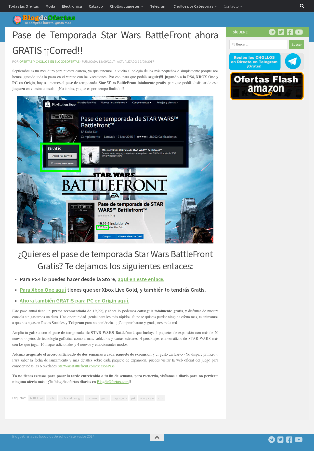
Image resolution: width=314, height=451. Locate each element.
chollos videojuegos (71, 398)
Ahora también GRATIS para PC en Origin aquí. (74, 300)
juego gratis (120, 398)
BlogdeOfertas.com (113, 381)
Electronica (72, 6)
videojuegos (147, 398)
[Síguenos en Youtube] (298, 32)
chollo (51, 398)
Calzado (96, 6)
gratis (105, 398)
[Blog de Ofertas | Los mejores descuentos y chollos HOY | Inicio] (44, 20)
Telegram (158, 6)
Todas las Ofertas (23, 6)
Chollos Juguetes (125, 6)
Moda (50, 6)
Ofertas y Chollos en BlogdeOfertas (49, 61)
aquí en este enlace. (141, 279)
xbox (161, 398)
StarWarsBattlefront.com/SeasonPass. (87, 365)
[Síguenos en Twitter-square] (280, 32)
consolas (92, 398)
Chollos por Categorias (193, 6)
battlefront (36, 398)
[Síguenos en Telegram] (272, 32)
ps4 (133, 398)
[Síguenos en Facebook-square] (289, 32)
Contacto (231, 6)
